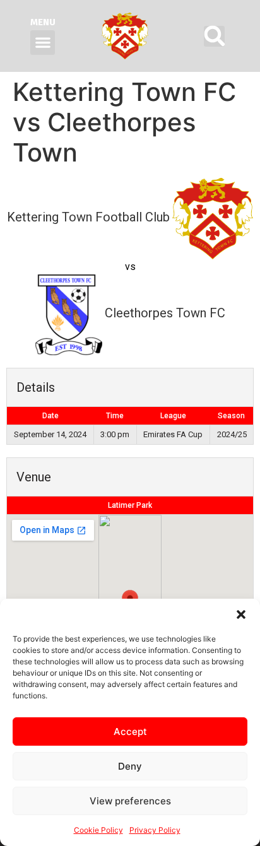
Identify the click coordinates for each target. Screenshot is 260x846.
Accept (130, 731)
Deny (130, 766)
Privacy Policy (154, 830)
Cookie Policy (98, 830)
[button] (241, 614)
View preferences (130, 801)
